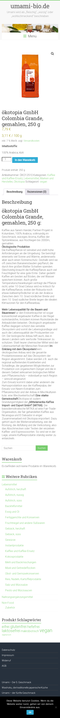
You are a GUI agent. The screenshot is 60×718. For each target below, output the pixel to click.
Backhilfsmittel (13, 506)
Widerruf (6, 660)
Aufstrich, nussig (14, 494)
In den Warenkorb (25, 160)
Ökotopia (19, 181)
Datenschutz (8, 650)
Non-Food (8, 602)
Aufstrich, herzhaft (15, 489)
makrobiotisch (30, 631)
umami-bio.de (29, 6)
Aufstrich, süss (13, 500)
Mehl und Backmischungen (20, 562)
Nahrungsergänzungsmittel (17, 597)
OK (30, 712)
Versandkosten (32, 140)
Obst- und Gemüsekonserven (22, 573)
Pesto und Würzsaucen (18, 590)
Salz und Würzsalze (16, 584)
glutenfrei (18, 626)
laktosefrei (11, 630)
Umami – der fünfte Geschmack (18, 693)
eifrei (6, 627)
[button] (53, 54)
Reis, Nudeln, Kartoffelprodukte (23, 579)
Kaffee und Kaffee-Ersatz (19, 551)
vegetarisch (6, 635)
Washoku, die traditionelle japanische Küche (25, 687)
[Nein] (56, 707)
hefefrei (33, 626)
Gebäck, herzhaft (15, 528)
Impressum (8, 655)
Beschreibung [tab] (14, 191)
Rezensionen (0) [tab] (36, 191)
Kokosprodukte (14, 556)
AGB (4, 665)
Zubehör (10, 607)
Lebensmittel (31, 178)
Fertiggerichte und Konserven (22, 517)
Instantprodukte (14, 545)
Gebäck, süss (13, 534)
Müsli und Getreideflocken (20, 567)
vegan (43, 181)
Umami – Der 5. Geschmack (16, 682)
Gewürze (10, 539)
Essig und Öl (12, 511)
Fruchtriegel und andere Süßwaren (25, 523)
